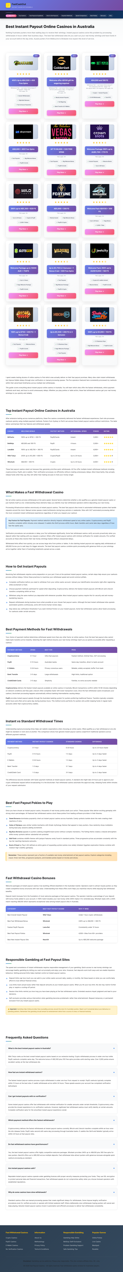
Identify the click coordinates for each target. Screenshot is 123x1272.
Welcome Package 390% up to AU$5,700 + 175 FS (99, 150)
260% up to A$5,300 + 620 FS (23, 209)
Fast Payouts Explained (36, 15)
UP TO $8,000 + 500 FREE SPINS (61, 150)
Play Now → (23, 111)
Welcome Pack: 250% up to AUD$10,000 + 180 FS (99, 269)
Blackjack (95, 1245)
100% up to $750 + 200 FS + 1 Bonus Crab (23, 333)
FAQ (110, 15)
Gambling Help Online (71, 1238)
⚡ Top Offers (11, 15)
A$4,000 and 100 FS (99, 80)
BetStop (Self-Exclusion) (72, 1242)
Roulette (95, 1249)
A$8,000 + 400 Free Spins (23, 149)
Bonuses (103, 15)
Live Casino (96, 1242)
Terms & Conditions (42, 1249)
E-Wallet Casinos (12, 1245)
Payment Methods (67, 15)
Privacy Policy (40, 1245)
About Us (38, 1238)
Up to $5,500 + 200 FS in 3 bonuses (61, 333)
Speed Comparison (81, 15)
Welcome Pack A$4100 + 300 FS (99, 210)
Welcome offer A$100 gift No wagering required (61, 81)
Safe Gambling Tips (70, 1249)
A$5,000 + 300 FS (61, 209)
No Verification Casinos (14, 1249)
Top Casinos (22, 15)
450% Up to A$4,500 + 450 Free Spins (23, 81)
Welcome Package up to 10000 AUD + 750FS (23, 269)
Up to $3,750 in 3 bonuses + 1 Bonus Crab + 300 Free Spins (61, 269)
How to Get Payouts (52, 15)
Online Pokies (97, 1238)
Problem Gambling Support (73, 1245)
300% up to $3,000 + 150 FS (99, 332)
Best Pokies (93, 15)
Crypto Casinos (11, 1238)
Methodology (39, 1242)
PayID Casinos (11, 1242)
